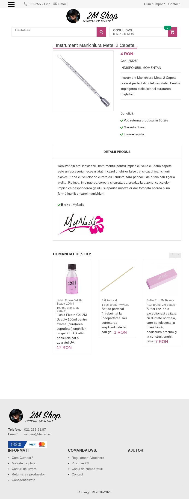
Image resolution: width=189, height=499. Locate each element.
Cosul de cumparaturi (87, 469)
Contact (174, 4)
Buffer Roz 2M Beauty (160, 300)
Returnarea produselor (28, 474)
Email (62, 4)
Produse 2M (80, 463)
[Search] (101, 32)
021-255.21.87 (39, 4)
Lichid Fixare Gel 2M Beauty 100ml (70, 302)
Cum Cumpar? (22, 458)
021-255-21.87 (35, 429)
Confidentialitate (23, 480)
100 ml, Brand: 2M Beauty (68, 309)
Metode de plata (23, 463)
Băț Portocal (109, 300)
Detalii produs (116, 152)
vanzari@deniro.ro (37, 434)
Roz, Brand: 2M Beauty (161, 304)
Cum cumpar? (154, 4)
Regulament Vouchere (88, 458)
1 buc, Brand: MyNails (115, 304)
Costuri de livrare (24, 469)
